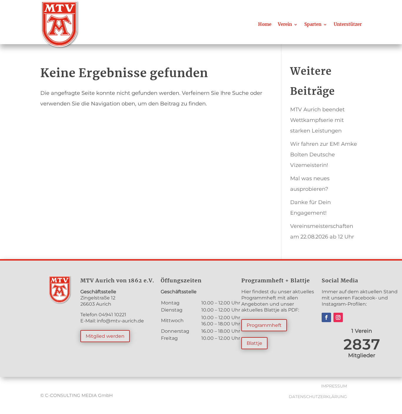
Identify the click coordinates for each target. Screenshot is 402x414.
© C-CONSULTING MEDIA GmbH (76, 395)
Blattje (254, 343)
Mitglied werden (105, 336)
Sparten (312, 24)
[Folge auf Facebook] (326, 317)
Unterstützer (348, 24)
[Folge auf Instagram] (338, 317)
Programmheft (264, 325)
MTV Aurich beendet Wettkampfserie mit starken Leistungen (317, 120)
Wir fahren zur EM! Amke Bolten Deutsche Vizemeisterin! (323, 154)
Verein (285, 24)
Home (264, 24)
